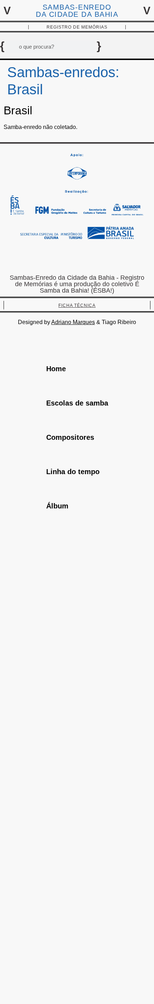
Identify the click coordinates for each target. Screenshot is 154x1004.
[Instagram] (77, 258)
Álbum (57, 506)
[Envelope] (55, 258)
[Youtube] (98, 258)
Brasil (18, 110)
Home (56, 369)
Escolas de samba (77, 403)
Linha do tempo (73, 472)
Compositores (70, 437)
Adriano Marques (73, 322)
